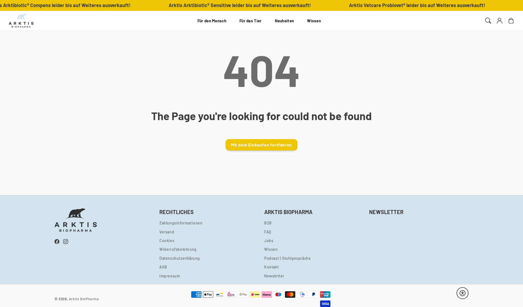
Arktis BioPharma (84, 299)
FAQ (267, 232)
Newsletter (274, 276)
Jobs (268, 240)
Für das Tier (250, 20)
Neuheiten (284, 20)
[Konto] (499, 20)
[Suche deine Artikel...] (488, 20)
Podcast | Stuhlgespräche (287, 258)
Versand (166, 232)
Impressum (169, 276)
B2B (268, 223)
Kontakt (271, 267)
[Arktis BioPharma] (21, 20)
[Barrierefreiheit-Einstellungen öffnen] (463, 293)
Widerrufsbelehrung (178, 249)
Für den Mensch (211, 20)
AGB (163, 267)
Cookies (166, 240)
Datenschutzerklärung (179, 258)
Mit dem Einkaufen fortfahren (261, 144)
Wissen (314, 20)
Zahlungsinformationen (181, 223)
